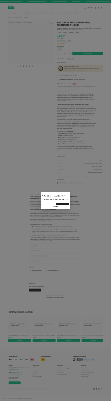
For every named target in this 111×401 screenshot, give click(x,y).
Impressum (50, 200)
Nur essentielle (49, 203)
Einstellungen (55, 206)
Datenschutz (44, 200)
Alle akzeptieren (62, 203)
